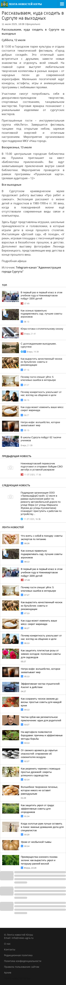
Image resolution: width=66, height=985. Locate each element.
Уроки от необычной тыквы (36, 842)
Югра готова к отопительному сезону (42, 328)
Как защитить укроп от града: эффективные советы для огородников (37, 808)
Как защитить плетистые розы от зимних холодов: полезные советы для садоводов (41, 654)
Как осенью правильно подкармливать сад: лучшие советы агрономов (41, 313)
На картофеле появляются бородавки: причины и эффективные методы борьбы (42, 735)
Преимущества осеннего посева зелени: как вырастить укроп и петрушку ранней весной (39, 860)
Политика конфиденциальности (22, 961)
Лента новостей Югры (17, 978)
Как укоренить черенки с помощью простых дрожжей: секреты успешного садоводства (40, 772)
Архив (7, 972)
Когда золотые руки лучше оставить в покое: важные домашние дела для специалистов (42, 827)
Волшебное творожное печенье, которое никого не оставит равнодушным (39, 790)
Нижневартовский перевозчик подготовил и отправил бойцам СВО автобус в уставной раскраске (42, 466)
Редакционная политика (18, 955)
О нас (7, 943)
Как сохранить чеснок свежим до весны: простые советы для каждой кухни (41, 702)
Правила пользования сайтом (21, 966)
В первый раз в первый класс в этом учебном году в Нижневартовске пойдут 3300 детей (41, 295)
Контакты (9, 949)
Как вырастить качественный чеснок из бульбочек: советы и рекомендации (41, 361)
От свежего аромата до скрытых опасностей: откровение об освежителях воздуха (39, 753)
